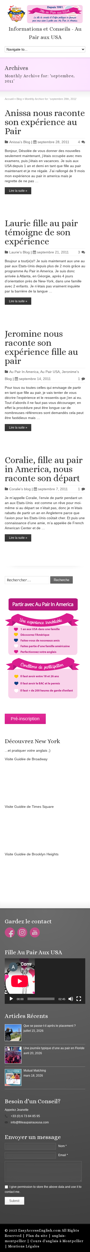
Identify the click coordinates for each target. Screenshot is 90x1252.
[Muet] (70, 998)
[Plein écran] (78, 998)
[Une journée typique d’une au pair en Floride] (13, 1055)
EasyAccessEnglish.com (39, 1230)
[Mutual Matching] (13, 1077)
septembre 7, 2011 (53, 489)
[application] (45, 981)
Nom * (62, 1146)
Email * (63, 1155)
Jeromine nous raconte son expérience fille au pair (41, 347)
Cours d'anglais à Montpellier (57, 1241)
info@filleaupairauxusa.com (30, 1122)
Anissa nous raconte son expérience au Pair (45, 122)
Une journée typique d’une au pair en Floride (54, 1048)
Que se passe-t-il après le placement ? (50, 1026)
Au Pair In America (23, 372)
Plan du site (37, 1236)
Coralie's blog (20, 489)
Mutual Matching (35, 1070)
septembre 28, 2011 (53, 142)
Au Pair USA (50, 372)
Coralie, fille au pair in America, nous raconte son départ (43, 469)
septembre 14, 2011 (35, 379)
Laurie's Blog (19, 252)
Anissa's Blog (19, 142)
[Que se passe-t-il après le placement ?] (13, 1032)
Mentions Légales (24, 1246)
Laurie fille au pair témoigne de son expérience (41, 232)
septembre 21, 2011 (53, 252)
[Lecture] (11, 998)
